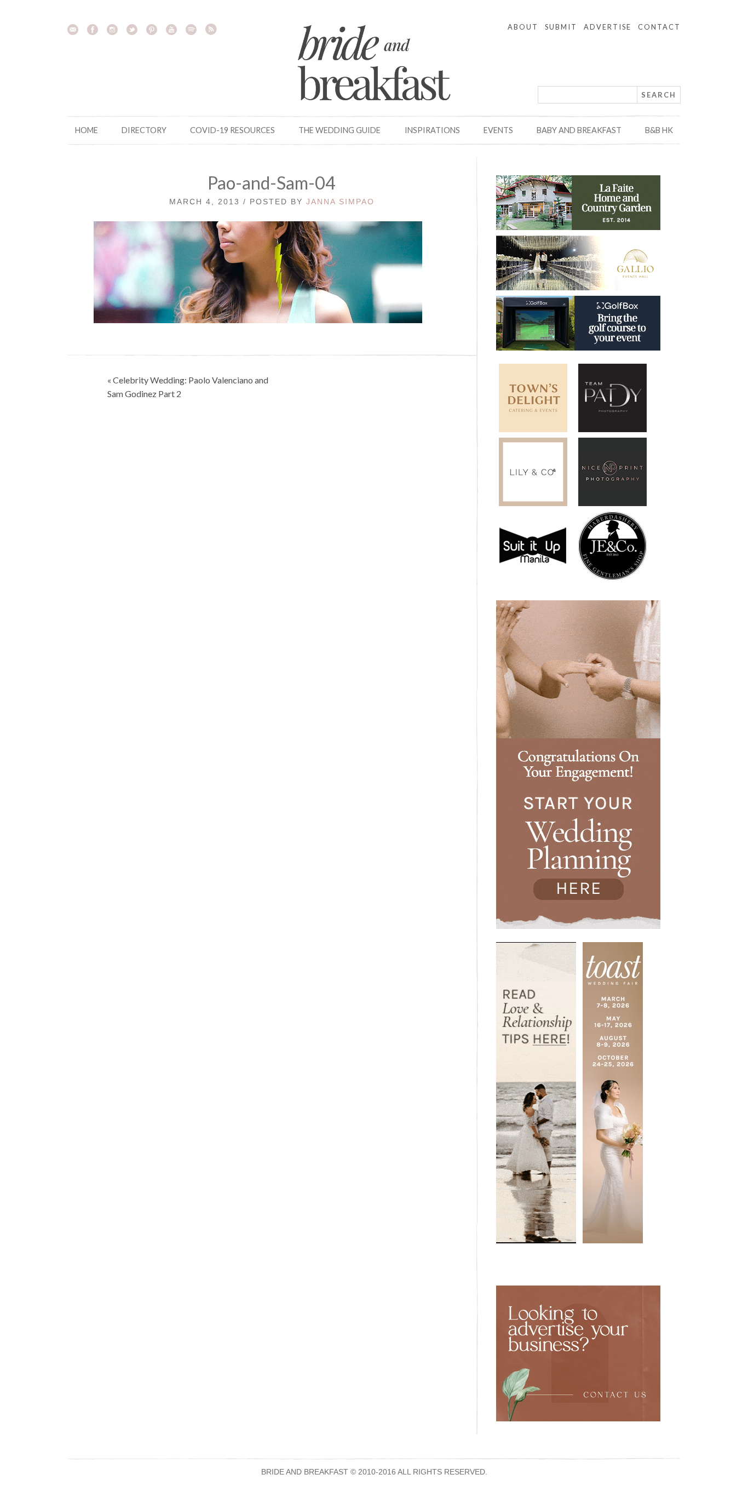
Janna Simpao (340, 201)
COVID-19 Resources (232, 130)
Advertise (607, 26)
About (523, 26)
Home (86, 130)
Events (498, 130)
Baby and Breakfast (579, 130)
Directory (144, 130)
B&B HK (659, 130)
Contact (659, 26)
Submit (561, 26)
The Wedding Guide (339, 130)
